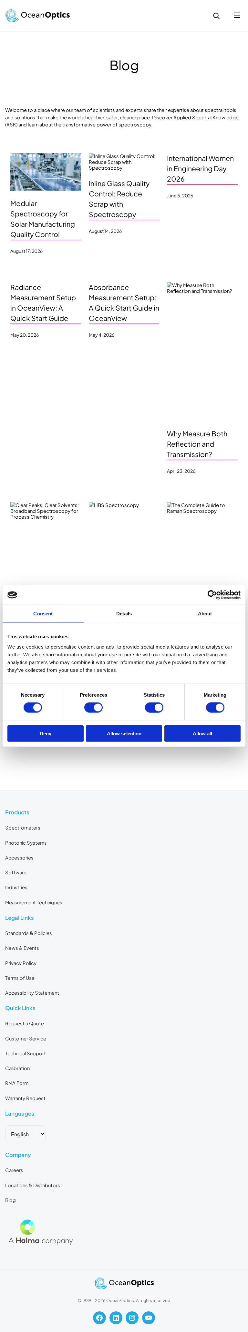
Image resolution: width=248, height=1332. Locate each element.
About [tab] (205, 613)
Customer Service (25, 1038)
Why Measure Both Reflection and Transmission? (197, 444)
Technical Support (25, 1053)
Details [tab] (124, 613)
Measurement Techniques (33, 902)
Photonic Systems (26, 843)
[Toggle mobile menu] (237, 15)
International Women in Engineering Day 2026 (200, 168)
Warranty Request (25, 1098)
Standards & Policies (28, 933)
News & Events (22, 948)
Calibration (17, 1068)
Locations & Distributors (32, 1185)
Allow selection (124, 733)
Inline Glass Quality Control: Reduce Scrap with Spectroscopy (119, 199)
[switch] (93, 707)
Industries (16, 887)
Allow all (202, 733)
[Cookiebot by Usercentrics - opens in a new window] (212, 595)
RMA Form (16, 1083)
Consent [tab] (43, 613)
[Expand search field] (216, 16)
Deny (45, 733)
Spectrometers (22, 827)
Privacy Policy (20, 963)
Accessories (19, 857)
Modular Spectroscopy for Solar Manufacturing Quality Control (42, 219)
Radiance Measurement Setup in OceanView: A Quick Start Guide (43, 303)
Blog (10, 1200)
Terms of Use (20, 978)
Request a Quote (24, 1023)
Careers (14, 1170)
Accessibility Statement (32, 993)
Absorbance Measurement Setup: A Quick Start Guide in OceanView (124, 303)
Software (15, 872)
